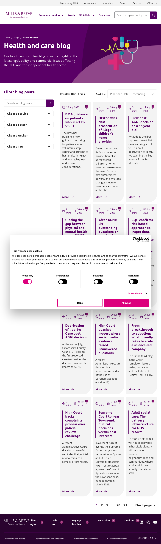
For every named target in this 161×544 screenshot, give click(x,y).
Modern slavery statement (86, 538)
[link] (141, 522)
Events (123, 3)
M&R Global (85, 15)
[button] (75, 505)
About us (89, 3)
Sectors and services (49, 15)
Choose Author (17, 136)
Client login (33, 522)
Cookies (129, 520)
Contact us (104, 15)
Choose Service (17, 114)
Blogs (16, 37)
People (71, 15)
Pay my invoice (76, 522)
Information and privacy (14, 538)
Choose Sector (17, 125)
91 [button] (125, 505)
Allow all (126, 303)
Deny (80, 303)
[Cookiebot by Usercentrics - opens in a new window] (135, 239)
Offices (151, 3)
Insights (107, 3)
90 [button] (118, 505)
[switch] (62, 281)
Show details (135, 293)
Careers (137, 3)
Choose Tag (15, 147)
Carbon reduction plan (117, 538)
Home (7, 37)
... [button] (112, 505)
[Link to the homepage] (19, 15)
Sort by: (100, 94)
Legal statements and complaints (49, 538)
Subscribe (104, 520)
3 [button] (107, 505)
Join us (54, 522)
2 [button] (102, 505)
